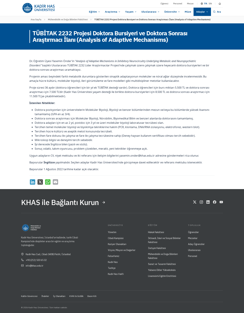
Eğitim (93, 11)
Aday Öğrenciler (196, 244)
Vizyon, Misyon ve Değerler (121, 250)
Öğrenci (164, 3)
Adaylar (200, 11)
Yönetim (112, 232)
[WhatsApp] (48, 182)
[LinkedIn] (32, 182)
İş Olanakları (59, 296)
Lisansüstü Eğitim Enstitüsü (162, 276)
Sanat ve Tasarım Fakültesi (162, 264)
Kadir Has (113, 262)
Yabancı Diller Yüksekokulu (162, 270)
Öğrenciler (193, 232)
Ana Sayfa (36, 19)
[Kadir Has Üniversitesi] (38, 8)
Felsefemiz (113, 256)
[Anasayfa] (220, 3)
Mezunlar (193, 238)
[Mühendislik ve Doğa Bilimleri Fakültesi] (52, 228)
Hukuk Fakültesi (156, 232)
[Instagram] (201, 202)
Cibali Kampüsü (115, 238)
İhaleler (45, 296)
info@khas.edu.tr (34, 265)
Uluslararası (148, 11)
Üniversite (170, 11)
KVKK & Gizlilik (76, 296)
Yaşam (129, 11)
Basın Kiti (91, 296)
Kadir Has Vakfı (116, 274)
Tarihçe (112, 268)
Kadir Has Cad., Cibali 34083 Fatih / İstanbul (48, 254)
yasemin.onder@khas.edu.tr (137, 155)
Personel (177, 3)
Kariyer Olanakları (117, 244)
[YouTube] (221, 202)
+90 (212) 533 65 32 (36, 260)
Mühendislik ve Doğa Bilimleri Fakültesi (68, 19)
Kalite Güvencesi (29, 296)
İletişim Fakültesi (157, 248)
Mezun (190, 3)
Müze (188, 11)
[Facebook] (214, 202)
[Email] (55, 182)
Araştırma (111, 11)
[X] (40, 182)
